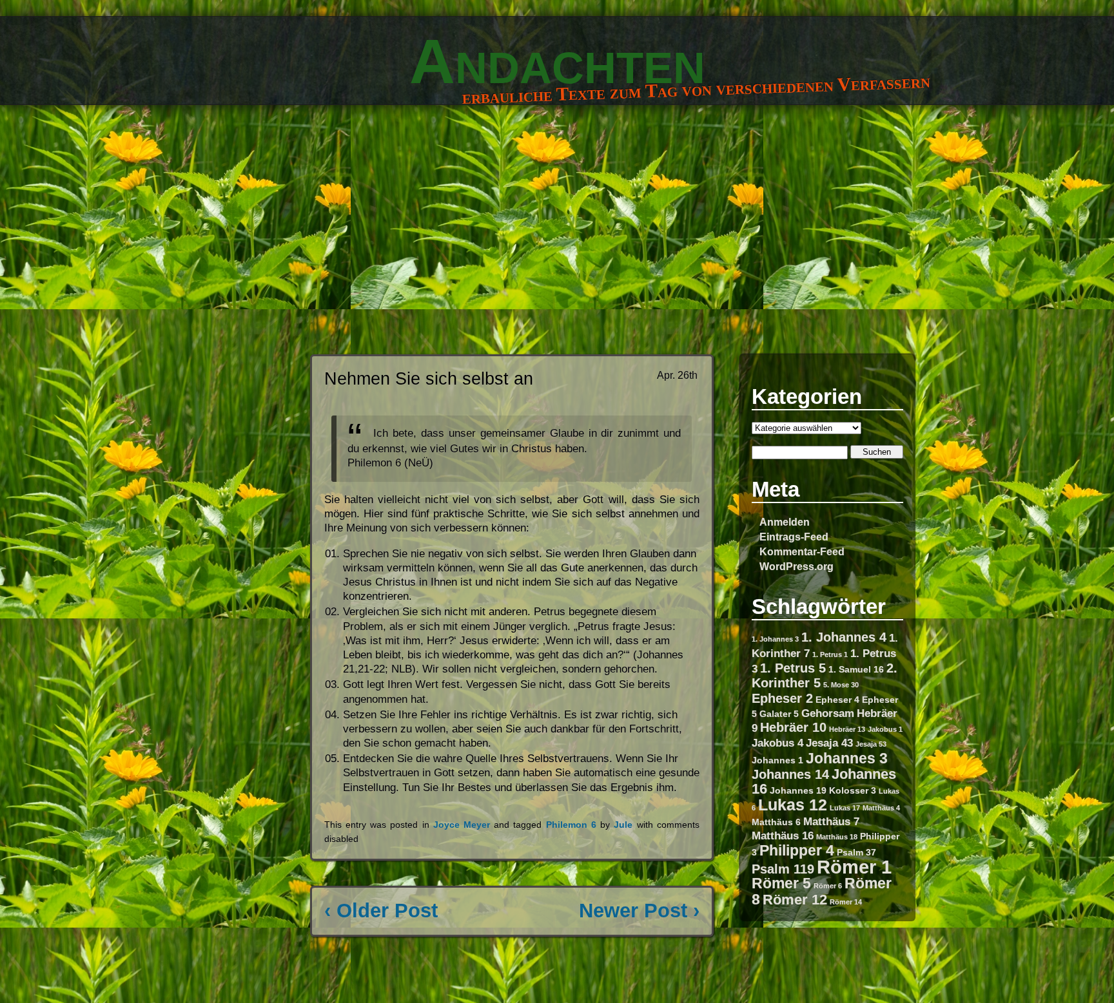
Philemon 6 (571, 825)
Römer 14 (846, 902)
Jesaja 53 (870, 744)
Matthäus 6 (776, 822)
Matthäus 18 (836, 837)
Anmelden (784, 522)
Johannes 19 (798, 790)
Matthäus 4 (881, 808)
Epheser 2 (782, 698)
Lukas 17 (845, 808)
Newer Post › (639, 910)
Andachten (557, 61)
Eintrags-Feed (793, 536)
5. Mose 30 (841, 685)
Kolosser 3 (852, 790)
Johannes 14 (790, 774)
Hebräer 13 (847, 729)
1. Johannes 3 (775, 639)
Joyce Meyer (461, 825)
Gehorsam (827, 713)
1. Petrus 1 (830, 654)
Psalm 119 (783, 869)
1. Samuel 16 (856, 669)
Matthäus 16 (783, 835)
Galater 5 (779, 714)
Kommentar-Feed (802, 551)
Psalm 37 (856, 852)
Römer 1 (854, 866)
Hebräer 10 (793, 727)
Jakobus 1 (885, 729)
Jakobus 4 (777, 742)
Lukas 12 (792, 805)
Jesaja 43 (829, 742)
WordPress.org (796, 566)
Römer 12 (795, 900)
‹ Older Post (381, 910)
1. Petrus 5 (793, 668)
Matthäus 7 (831, 821)
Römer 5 (781, 883)
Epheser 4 (837, 699)
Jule (623, 825)
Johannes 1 (777, 760)
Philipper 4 (796, 850)
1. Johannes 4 (843, 637)
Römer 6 (828, 886)
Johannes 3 (847, 758)
